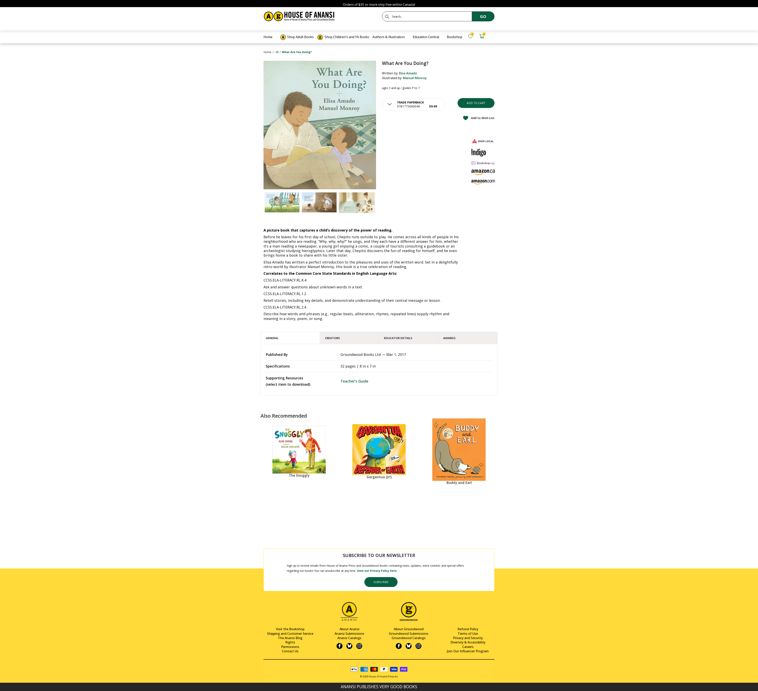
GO (483, 16)
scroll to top (4, 684)
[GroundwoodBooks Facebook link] (398, 646)
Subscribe (380, 582)
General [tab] (272, 338)
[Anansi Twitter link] (349, 646)
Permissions (290, 647)
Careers (468, 647)
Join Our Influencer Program (468, 651)
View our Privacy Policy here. (377, 571)
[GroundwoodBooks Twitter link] (408, 646)
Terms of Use (468, 633)
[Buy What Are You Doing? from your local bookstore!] (483, 141)
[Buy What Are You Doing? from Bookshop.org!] (483, 163)
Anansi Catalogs (349, 638)
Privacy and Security (468, 638)
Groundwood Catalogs (409, 638)
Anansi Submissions (349, 633)
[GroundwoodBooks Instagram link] (418, 646)
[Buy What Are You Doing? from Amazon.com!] (483, 182)
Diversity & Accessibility (467, 642)
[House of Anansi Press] (300, 15)
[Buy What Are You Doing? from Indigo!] (478, 152)
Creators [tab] (332, 338)
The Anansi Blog (290, 638)
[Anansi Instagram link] (359, 646)
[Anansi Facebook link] (339, 646)
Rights (290, 642)
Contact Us (290, 651)
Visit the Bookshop (290, 629)
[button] (413, 104)
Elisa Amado (408, 73)
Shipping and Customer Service (290, 633)
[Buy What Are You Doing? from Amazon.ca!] (483, 172)
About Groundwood (409, 629)
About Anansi (349, 629)
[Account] (493, 36)
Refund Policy (468, 629)
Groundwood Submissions (408, 633)
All (277, 52)
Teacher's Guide (354, 381)
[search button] (387, 16)
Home (267, 52)
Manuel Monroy (415, 78)
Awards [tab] (449, 338)
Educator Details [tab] (398, 338)
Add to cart (476, 103)
